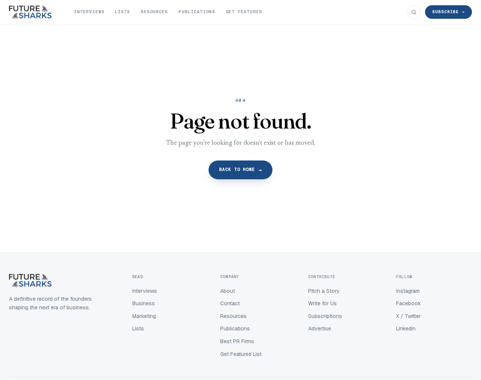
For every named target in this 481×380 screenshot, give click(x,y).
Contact (230, 303)
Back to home (240, 170)
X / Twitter (408, 316)
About (227, 291)
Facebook (408, 303)
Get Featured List (241, 354)
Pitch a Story (324, 291)
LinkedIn (406, 328)
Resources (154, 11)
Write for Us (322, 303)
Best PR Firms (237, 341)
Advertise (319, 328)
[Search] (413, 12)
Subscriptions (325, 316)
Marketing (144, 316)
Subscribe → (448, 11)
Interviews (89, 11)
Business (143, 303)
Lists (122, 11)
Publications (196, 11)
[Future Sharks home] (30, 12)
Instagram (408, 291)
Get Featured (244, 11)
